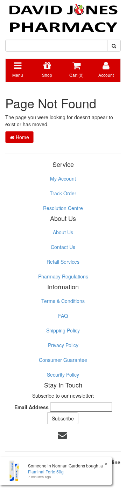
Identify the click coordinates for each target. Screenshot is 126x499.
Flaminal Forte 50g (46, 471)
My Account (63, 178)
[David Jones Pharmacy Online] (63, 15)
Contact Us (63, 246)
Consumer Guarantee (63, 359)
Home (21, 137)
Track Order (63, 193)
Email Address (31, 407)
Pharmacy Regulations (63, 276)
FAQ (63, 315)
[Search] (114, 46)
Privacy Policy (63, 345)
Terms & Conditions (63, 300)
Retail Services (63, 261)
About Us (63, 232)
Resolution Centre (63, 207)
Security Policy (63, 374)
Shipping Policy (63, 330)
